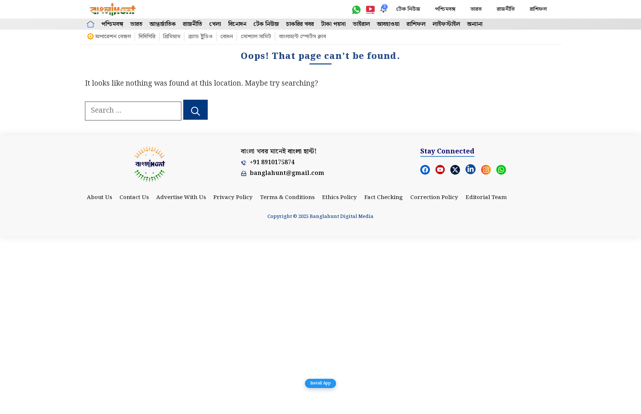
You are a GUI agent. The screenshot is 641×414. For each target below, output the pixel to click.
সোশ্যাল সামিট (256, 36)
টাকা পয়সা (333, 24)
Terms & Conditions (287, 197)
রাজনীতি (506, 9)
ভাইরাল (361, 24)
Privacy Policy (233, 197)
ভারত (476, 9)
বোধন (226, 36)
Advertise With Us (181, 197)
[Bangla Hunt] (113, 9)
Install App (320, 383)
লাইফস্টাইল (446, 24)
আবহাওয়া (388, 24)
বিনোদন (237, 24)
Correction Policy (434, 197)
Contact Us (134, 197)
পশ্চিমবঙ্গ (445, 9)
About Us (99, 197)
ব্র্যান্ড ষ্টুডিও (200, 36)
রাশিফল (538, 9)
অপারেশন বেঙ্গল (113, 36)
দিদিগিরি (147, 36)
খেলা (215, 24)
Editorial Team (486, 197)
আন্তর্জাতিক (162, 24)
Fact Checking (383, 197)
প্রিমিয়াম (171, 36)
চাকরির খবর (300, 24)
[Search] (195, 110)
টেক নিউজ (408, 9)
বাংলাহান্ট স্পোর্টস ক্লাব (302, 36)
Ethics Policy (339, 197)
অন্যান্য (475, 24)
